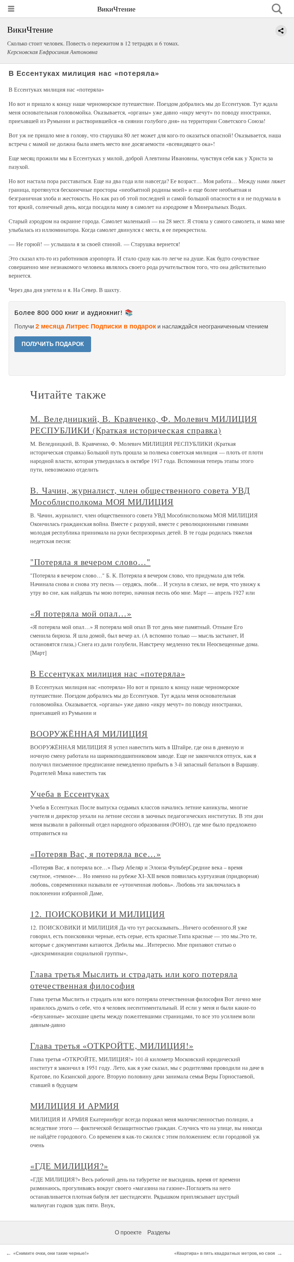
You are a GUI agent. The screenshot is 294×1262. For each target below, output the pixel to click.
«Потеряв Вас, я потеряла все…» (95, 853)
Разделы (158, 1232)
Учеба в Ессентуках (69, 793)
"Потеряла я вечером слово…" (90, 561)
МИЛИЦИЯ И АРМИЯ (74, 1105)
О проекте (128, 1232)
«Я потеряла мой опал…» (81, 613)
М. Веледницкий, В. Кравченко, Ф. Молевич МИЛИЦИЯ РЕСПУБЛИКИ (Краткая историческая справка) (143, 424)
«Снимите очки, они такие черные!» (51, 1253)
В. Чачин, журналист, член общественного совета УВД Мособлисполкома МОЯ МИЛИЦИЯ (140, 495)
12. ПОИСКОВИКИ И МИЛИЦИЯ (97, 914)
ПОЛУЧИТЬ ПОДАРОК (53, 344)
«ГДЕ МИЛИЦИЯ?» (69, 1165)
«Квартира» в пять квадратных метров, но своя (224, 1253)
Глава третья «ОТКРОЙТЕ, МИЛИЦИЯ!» (112, 1045)
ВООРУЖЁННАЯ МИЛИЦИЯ (89, 733)
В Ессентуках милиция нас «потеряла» (107, 673)
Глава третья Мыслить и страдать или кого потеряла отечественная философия (134, 979)
